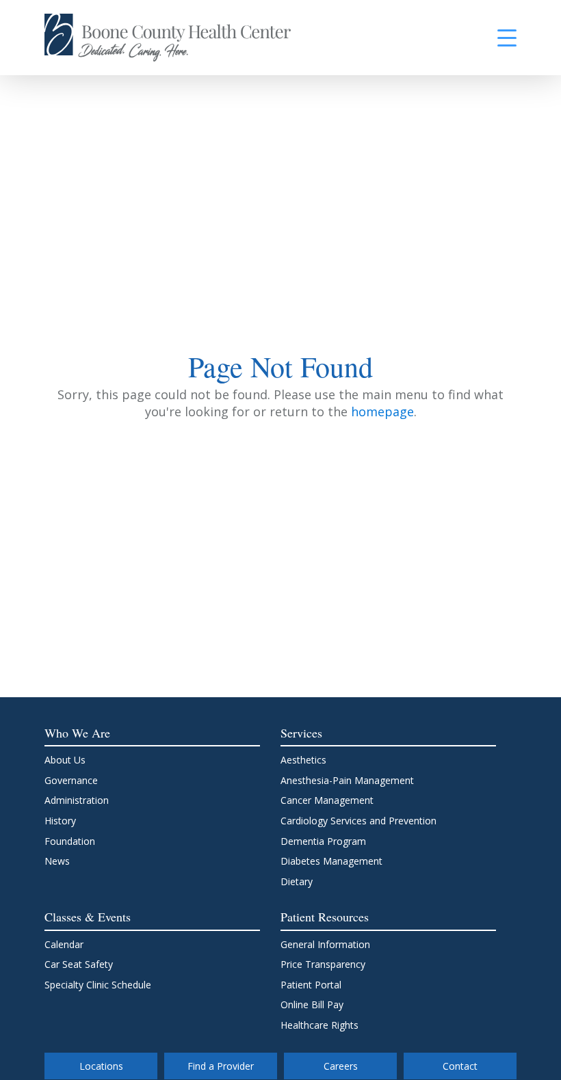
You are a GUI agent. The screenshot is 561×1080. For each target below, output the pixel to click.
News (57, 860)
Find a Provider (220, 1065)
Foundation (69, 841)
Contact (460, 1065)
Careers (341, 1065)
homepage (382, 411)
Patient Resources (324, 916)
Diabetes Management (331, 860)
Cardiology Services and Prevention (358, 820)
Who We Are (77, 733)
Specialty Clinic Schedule (97, 984)
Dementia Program (323, 841)
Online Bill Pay (311, 1004)
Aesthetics (303, 759)
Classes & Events (87, 916)
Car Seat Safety (78, 964)
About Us (65, 759)
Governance (71, 780)
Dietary (296, 881)
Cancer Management (327, 800)
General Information (325, 944)
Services (301, 733)
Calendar (63, 944)
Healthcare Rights (319, 1024)
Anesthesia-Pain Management (347, 780)
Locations (101, 1065)
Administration (76, 800)
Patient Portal (310, 984)
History (60, 820)
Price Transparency (322, 964)
